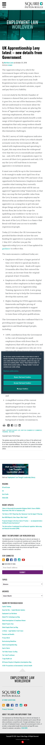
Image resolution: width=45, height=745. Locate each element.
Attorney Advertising (8, 700)
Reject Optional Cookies (22, 377)
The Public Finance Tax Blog (9, 651)
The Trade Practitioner (8, 655)
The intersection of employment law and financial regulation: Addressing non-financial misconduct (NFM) (22, 527)
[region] (22, 372)
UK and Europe (6, 487)
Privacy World (6, 638)
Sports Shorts (6, 648)
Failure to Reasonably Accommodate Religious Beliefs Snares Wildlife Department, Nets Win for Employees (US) (21, 509)
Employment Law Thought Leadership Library (21, 477)
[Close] (40, 353)
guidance (6, 248)
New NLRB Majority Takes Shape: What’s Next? (15, 517)
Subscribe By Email (10, 564)
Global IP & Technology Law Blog (11, 617)
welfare (11, 432)
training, (5, 432)
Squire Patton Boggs (34, 5)
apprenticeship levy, (13, 430)
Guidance (10, 65)
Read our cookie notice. (11, 371)
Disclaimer (11, 709)
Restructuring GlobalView (9, 641)
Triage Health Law (7, 658)
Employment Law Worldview (9, 613)
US (3, 491)
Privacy (4, 709)
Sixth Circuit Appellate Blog (9, 645)
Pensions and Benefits (8, 634)
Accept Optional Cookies (22, 383)
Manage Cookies (22, 389)
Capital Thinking (6, 606)
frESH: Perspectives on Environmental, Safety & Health (17, 665)
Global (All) (5, 498)
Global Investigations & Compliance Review (14, 620)
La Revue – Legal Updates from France (12, 631)
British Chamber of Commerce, (31, 430)
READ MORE (24, 728)
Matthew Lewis (9, 62)
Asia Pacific (5, 494)
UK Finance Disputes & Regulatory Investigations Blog (16, 662)
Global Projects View (8, 624)
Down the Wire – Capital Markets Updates (13, 610)
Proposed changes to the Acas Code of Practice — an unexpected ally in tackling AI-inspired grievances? (22, 522)
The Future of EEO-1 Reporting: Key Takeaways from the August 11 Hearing (22, 514)
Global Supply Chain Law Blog (10, 627)
